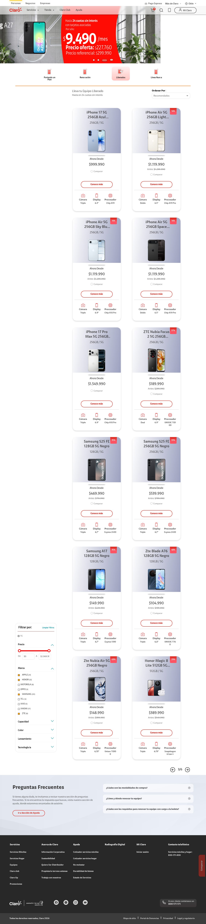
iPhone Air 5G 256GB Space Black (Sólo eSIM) (156, 224)
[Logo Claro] (16, 9)
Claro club (14, 871)
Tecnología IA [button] (24, 747)
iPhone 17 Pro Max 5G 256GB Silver (96, 334)
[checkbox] (35, 675)
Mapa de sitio (129, 919)
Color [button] (21, 730)
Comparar (98, 172)
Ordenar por (158, 91)
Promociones (16, 884)
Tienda (47, 10)
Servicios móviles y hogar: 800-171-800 (180, 853)
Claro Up (14, 878)
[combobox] (171, 96)
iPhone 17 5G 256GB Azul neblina (97, 115)
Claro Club (65, 10)
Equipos (13, 865)
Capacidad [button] (23, 722)
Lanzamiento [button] (24, 739)
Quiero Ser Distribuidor (52, 865)
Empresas (45, 3)
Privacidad (168, 919)
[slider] (19, 650)
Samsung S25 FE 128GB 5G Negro (97, 444)
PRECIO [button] (21, 644)
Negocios (30, 3)
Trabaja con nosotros (51, 878)
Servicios (31, 10)
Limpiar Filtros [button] (48, 628)
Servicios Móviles (18, 852)
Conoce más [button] (96, 184)
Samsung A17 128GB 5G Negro (96, 554)
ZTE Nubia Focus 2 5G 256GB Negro (156, 334)
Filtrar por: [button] (25, 627)
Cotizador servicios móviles (85, 852)
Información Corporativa (53, 852)
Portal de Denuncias (149, 919)
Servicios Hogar (17, 859)
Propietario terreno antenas (54, 871)
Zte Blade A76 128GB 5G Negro (156, 554)
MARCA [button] (21, 668)
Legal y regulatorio (186, 919)
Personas (16, 3)
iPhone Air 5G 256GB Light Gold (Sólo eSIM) (156, 115)
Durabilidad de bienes (83, 871)
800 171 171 (174, 904)
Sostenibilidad (48, 859)
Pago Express (155, 3)
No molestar (79, 865)
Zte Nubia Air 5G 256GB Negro (97, 663)
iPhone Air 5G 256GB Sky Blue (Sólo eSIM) (96, 224)
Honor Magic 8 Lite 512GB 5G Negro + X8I (156, 663)
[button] (152, 10)
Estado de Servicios (82, 878)
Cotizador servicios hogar (85, 859)
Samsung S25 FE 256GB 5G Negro (156, 444)
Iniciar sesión (142, 852)
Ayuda (79, 10)
